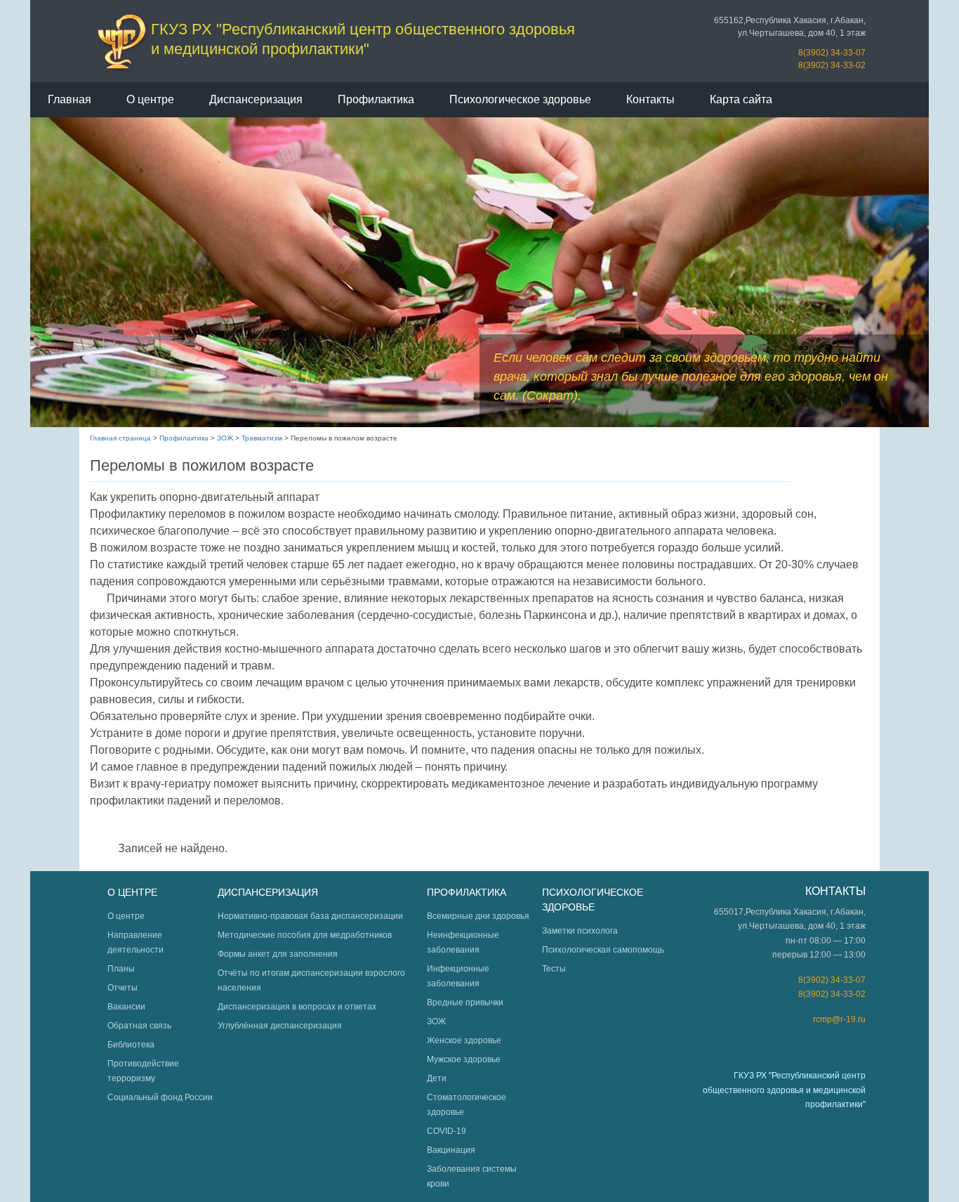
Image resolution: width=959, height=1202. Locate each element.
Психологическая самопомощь (603, 950)
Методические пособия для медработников (305, 935)
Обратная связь (139, 1026)
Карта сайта (741, 99)
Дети (437, 1078)
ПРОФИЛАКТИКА (466, 892)
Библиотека (130, 1045)
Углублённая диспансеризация (280, 1026)
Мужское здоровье (464, 1059)
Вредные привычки (465, 1002)
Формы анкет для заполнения (278, 954)
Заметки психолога (580, 931)
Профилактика (376, 99)
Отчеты (122, 988)
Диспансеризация (256, 99)
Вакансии (126, 1007)
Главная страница (120, 438)
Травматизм (262, 438)
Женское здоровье (464, 1040)
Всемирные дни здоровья (478, 916)
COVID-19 (446, 1131)
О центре (150, 99)
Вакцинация (451, 1150)
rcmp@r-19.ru (839, 1019)
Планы (121, 969)
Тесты (554, 969)
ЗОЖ (225, 438)
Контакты (650, 99)
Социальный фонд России (160, 1097)
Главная (69, 99)
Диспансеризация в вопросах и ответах (297, 1007)
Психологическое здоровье (520, 99)
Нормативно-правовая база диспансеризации (310, 916)
